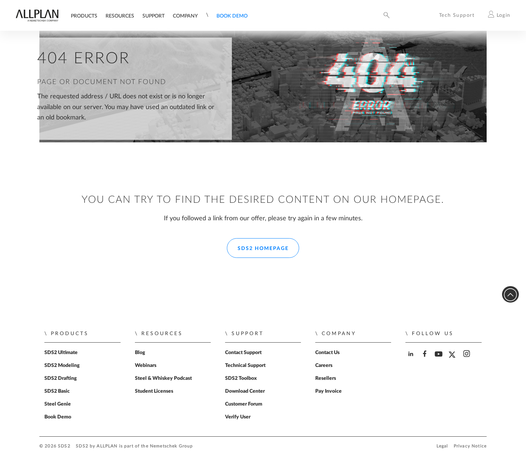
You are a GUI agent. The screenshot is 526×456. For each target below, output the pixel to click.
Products (84, 16)
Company (185, 16)
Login (504, 15)
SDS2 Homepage (263, 248)
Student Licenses (154, 391)
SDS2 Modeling (62, 365)
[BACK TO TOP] (510, 294)
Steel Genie (57, 404)
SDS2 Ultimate (61, 352)
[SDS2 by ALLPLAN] (36, 20)
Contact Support (243, 352)
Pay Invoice (328, 391)
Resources (120, 16)
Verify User (237, 417)
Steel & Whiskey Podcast (163, 378)
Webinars (145, 365)
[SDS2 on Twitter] (453, 360)
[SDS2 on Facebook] (425, 360)
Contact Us (327, 352)
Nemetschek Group (171, 446)
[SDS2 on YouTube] (439, 360)
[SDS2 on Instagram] (467, 360)
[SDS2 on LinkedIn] (411, 360)
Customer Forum (243, 404)
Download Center (245, 391)
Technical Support (245, 365)
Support (153, 16)
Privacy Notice (470, 446)
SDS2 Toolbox (241, 378)
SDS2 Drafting (60, 378)
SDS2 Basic (57, 391)
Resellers (325, 378)
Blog (140, 352)
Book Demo (232, 16)
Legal (442, 446)
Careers (323, 365)
